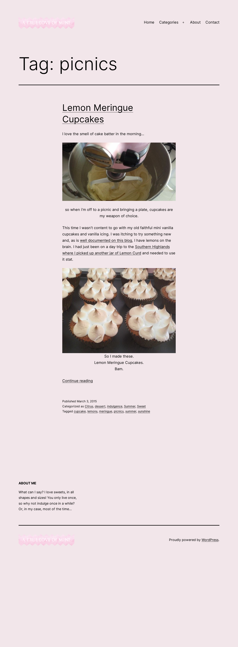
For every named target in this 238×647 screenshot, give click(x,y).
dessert (100, 406)
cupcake (80, 411)
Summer (129, 406)
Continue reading (77, 381)
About (195, 22)
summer (130, 411)
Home (149, 22)
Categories (168, 22)
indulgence (114, 406)
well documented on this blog (106, 240)
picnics (119, 411)
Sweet (141, 406)
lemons (92, 411)
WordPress (210, 540)
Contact (212, 22)
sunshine (144, 411)
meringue (105, 411)
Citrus (89, 406)
